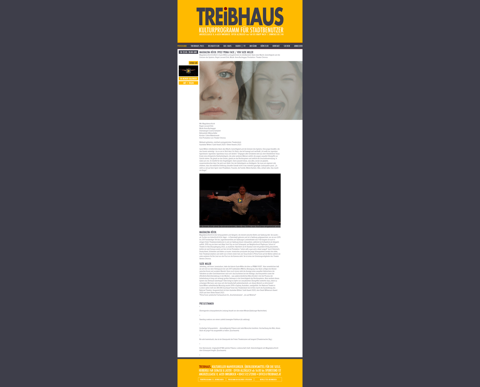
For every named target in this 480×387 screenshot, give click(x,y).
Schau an (193, 63)
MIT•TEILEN (188, 83)
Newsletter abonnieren (268, 379)
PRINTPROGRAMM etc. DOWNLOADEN (212, 379)
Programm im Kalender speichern (240, 379)
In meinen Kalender (188, 78)
